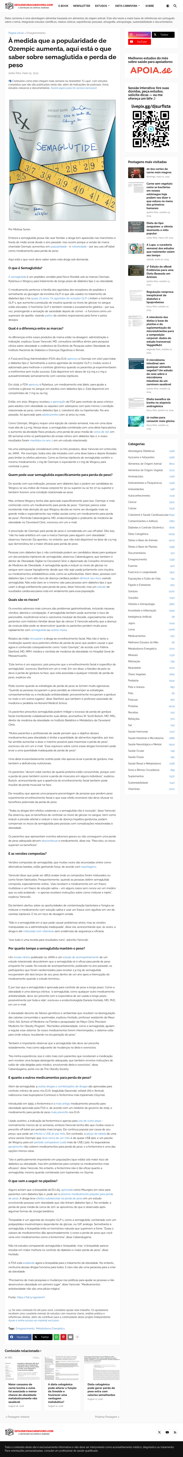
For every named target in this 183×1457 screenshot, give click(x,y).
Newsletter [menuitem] (81, 5)
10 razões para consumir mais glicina (161, 419)
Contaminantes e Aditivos (151, 521)
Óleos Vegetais (151, 674)
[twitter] (159, 1432)
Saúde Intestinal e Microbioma (151, 738)
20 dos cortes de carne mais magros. (159, 170)
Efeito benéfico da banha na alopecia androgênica (159, 403)
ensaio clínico (22, 957)
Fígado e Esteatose (151, 584)
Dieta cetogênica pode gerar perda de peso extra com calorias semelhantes (101, 1390)
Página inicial (16, 33)
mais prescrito (59, 1112)
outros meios (59, 630)
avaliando (29, 1263)
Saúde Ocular (151, 750)
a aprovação (57, 401)
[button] (168, 6)
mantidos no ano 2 (41, 440)
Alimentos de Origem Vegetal (151, 470)
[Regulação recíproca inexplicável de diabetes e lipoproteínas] (136, 295)
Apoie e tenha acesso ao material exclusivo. (33, 1320)
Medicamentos (151, 636)
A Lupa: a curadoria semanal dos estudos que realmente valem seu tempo (161, 250)
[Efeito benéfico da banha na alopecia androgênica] (136, 403)
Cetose (151, 508)
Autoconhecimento (151, 495)
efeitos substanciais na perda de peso (59, 1198)
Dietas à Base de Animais (151, 540)
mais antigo (63, 1103)
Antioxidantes (151, 489)
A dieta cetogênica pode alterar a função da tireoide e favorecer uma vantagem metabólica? (62, 1393)
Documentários (151, 553)
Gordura (151, 591)
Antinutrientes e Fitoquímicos (151, 482)
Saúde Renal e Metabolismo (151, 763)
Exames (151, 565)
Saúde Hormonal (151, 731)
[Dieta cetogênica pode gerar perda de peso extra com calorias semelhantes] (102, 1368)
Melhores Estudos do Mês (151, 642)
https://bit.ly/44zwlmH (31, 1297)
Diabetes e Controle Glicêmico (151, 527)
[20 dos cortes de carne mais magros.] (136, 172)
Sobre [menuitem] (149, 5)
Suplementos (151, 776)
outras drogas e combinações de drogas (63, 1086)
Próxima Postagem (106, 1416)
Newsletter (151, 667)
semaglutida (38, 630)
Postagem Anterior (18, 1416)
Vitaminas (151, 789)
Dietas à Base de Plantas (151, 546)
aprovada (67, 1189)
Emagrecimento (36, 33)
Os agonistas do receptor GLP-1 (69, 298)
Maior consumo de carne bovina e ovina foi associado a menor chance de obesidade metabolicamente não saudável (22, 1393)
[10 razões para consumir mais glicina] (136, 421)
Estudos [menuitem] (101, 5)
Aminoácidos (151, 476)
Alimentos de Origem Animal (151, 463)
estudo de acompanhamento (81, 957)
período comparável (46, 1142)
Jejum (151, 623)
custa (63, 1142)
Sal (151, 725)
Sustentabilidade (151, 782)
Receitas (151, 712)
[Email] (70, 1337)
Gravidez (151, 597)
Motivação (151, 661)
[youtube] (167, 1432)
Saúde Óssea (151, 757)
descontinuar (50, 840)
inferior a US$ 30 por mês (49, 1133)
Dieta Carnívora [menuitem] (126, 5)
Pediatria (151, 680)
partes (49, 315)
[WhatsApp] (56, 1337)
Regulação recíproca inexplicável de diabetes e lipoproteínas (160, 297)
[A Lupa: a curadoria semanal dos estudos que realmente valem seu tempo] (136, 248)
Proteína (151, 706)
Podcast (151, 699)
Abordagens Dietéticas (151, 451)
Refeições (151, 718)
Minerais (151, 655)
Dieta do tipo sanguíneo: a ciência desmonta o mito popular (160, 228)
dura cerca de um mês (56, 1138)
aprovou (72, 358)
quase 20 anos (40, 298)
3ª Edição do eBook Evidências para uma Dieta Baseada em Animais (160, 272)
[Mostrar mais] (77, 1337)
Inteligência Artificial (151, 616)
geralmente (15, 1146)
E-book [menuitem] (63, 5)
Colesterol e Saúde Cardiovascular (151, 514)
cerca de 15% (102, 431)
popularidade (59, 246)
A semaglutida (17, 276)
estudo (101, 586)
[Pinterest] (63, 1337)
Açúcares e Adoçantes (151, 457)
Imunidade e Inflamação (151, 610)
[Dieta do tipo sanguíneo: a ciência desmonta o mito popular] (136, 226)
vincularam (36, 638)
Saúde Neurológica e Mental (151, 744)
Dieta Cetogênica (151, 534)
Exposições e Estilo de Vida (151, 578)
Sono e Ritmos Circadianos (151, 770)
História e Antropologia (151, 604)
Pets (151, 693)
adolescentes (50, 414)
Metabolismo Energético (50, 1328)
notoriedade (79, 246)
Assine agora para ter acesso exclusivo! (74, 88)
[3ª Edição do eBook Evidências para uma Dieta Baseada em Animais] (136, 270)
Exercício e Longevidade (151, 572)
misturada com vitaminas (38, 931)
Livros (151, 629)
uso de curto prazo (89, 1120)
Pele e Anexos (151, 687)
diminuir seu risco (90, 578)
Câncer (151, 502)
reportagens (88, 866)
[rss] (175, 1432)
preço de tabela (96, 1133)
